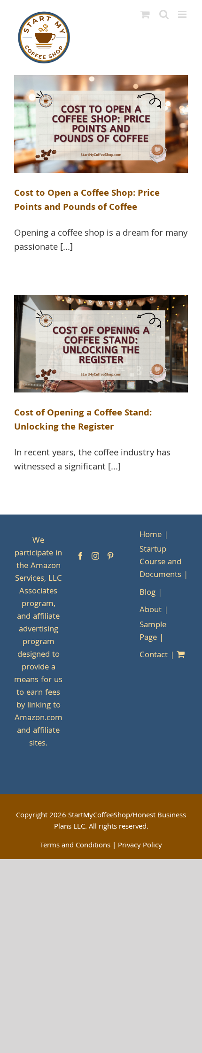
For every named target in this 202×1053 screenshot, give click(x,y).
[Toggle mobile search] (164, 14)
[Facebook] (80, 556)
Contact (154, 655)
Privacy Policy (140, 846)
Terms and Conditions (75, 846)
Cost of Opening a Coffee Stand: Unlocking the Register (83, 420)
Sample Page (153, 632)
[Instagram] (95, 556)
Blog (147, 593)
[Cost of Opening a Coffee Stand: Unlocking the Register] (101, 343)
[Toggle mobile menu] (183, 14)
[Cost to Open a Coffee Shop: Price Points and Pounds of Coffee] (101, 124)
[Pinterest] (110, 556)
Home (151, 535)
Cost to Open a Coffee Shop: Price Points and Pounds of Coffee (87, 200)
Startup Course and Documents (160, 563)
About (151, 610)
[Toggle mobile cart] (145, 14)
